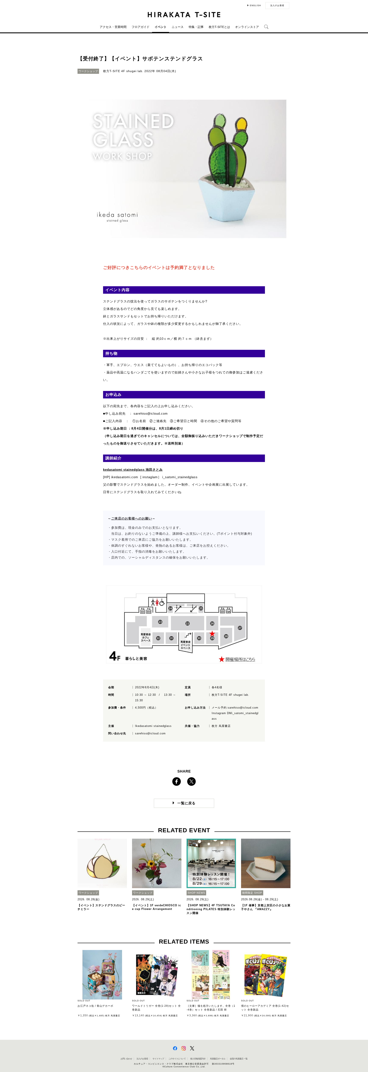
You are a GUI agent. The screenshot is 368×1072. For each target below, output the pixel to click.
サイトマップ (158, 1058)
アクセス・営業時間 (113, 27)
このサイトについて (177, 1058)
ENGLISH (255, 5)
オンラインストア (247, 27)
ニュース (178, 27)
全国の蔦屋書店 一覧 (238, 1058)
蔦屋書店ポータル (217, 1058)
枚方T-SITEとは (219, 27)
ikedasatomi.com (124, 477)
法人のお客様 (277, 5)
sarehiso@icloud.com (151, 413)
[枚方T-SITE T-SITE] (184, 14)
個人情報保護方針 (198, 1058)
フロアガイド (141, 27)
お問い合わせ (126, 1058)
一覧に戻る (186, 803)
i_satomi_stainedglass (180, 477)
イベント (161, 27)
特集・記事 (196, 27)
